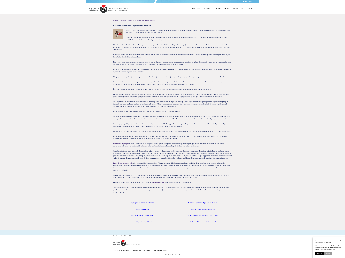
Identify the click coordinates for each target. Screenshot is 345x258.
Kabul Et (319, 253)
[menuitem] (196, 8)
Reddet (328, 253)
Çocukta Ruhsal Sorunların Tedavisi (203, 209)
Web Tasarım (175, 254)
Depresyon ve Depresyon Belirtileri (142, 203)
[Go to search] (255, 7)
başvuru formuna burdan (321, 249)
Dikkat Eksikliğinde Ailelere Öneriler (142, 215)
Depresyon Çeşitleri (142, 209)
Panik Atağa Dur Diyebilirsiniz (142, 222)
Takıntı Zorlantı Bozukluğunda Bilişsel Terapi (203, 215)
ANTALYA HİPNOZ (160, 251)
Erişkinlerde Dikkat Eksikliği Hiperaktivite (203, 222)
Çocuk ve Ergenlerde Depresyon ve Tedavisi (202, 203)
